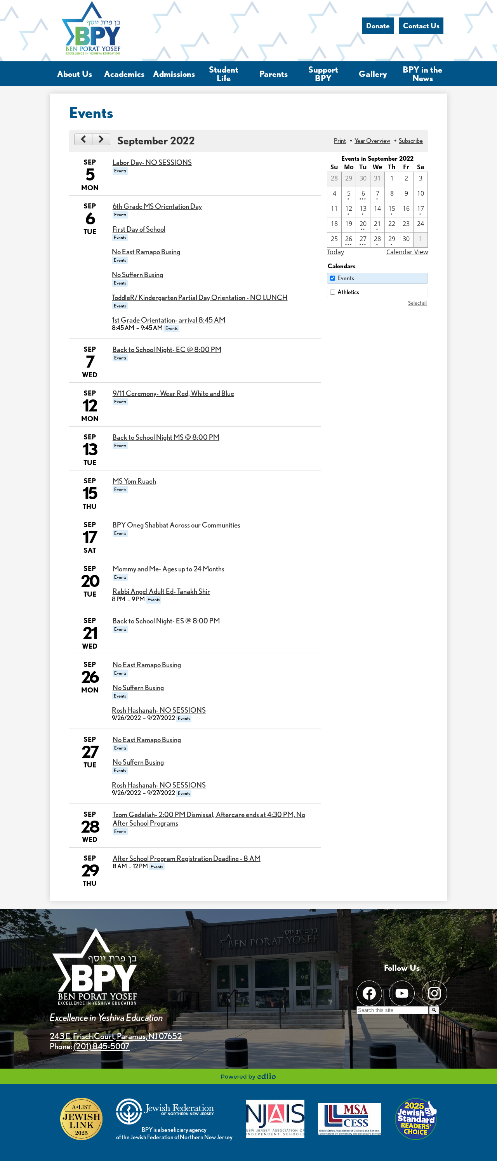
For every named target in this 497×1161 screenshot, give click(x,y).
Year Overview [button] (372, 140)
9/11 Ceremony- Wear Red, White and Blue (173, 393)
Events (345, 278)
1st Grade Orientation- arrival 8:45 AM (168, 320)
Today (335, 252)
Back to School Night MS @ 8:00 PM (166, 437)
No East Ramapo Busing (146, 251)
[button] (74, 73)
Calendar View (407, 252)
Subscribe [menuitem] (411, 140)
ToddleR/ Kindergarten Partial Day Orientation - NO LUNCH (199, 297)
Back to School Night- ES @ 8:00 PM (166, 620)
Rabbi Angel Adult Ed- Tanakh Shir (161, 591)
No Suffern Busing (137, 274)
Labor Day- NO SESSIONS (152, 162)
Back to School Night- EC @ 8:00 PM (167, 349)
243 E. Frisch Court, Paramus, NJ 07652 (116, 1036)
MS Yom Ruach (134, 481)
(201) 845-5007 (101, 1046)
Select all (417, 302)
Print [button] (340, 140)
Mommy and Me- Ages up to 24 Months (168, 568)
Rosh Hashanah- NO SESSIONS (159, 710)
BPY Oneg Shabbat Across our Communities (176, 525)
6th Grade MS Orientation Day (157, 206)
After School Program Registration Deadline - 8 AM (187, 858)
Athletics (348, 292)
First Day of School (139, 229)
